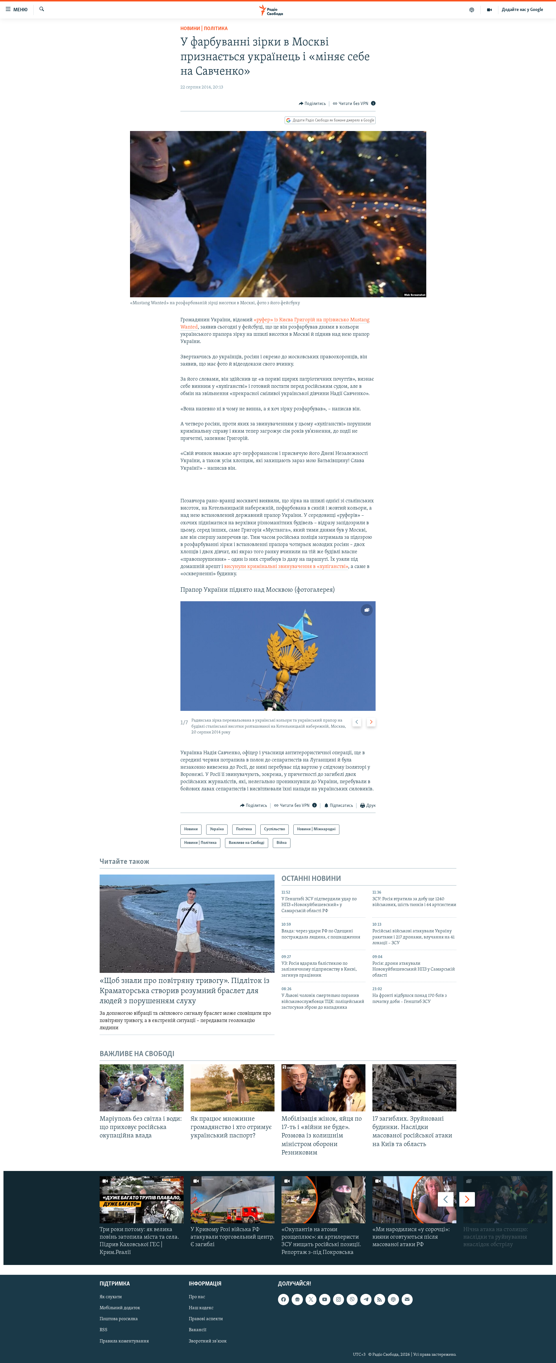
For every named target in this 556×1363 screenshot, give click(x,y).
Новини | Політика (204, 29)
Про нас (197, 1297)
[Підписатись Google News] (297, 1299)
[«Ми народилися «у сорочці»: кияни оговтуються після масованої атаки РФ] (414, 1199)
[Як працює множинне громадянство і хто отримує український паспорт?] (233, 1087)
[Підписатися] (407, 1299)
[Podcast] (393, 1299)
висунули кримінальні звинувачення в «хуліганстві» (286, 566)
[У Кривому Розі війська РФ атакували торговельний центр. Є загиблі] (233, 1199)
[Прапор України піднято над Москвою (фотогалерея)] (278, 656)
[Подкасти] (472, 10)
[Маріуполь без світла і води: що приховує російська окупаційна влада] (142, 1087)
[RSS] (379, 1299)
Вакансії (197, 1330)
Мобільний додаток (120, 1308)
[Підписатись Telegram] (365, 1299)
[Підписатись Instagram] (338, 1299)
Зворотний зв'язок (208, 1341)
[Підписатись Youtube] (324, 1299)
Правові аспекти (206, 1319)
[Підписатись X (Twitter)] (311, 1299)
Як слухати (111, 1297)
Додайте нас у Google (522, 10)
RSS (103, 1330)
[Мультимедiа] (489, 10)
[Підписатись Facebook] (283, 1299)
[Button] (312, 104)
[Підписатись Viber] (352, 1299)
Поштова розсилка (119, 1319)
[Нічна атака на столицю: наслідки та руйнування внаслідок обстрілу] (505, 1199)
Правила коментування (124, 1341)
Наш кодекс (201, 1308)
